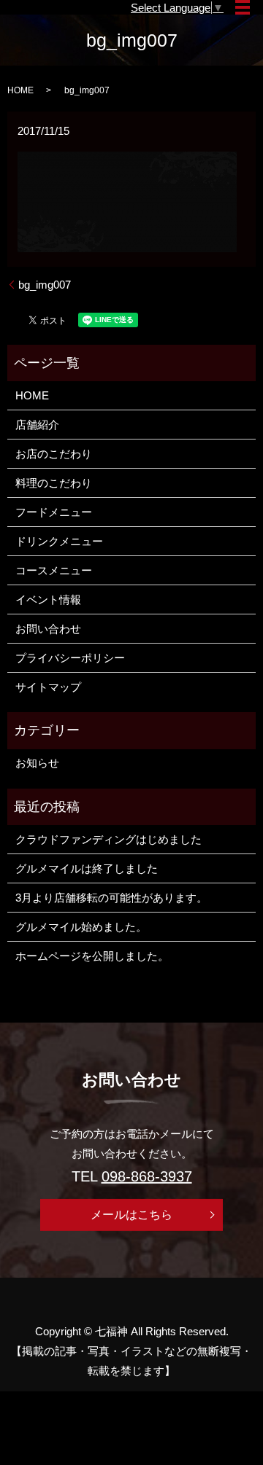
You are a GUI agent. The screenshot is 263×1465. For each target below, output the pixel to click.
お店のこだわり (53, 454)
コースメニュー (53, 570)
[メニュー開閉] (242, 7)
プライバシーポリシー (70, 658)
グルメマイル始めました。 (81, 927)
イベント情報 (48, 599)
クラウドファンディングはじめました (108, 839)
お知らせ (37, 763)
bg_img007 (44, 284)
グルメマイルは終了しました (86, 868)
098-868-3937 (147, 1176)
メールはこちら (131, 1214)
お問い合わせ (48, 628)
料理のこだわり (53, 483)
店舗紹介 (37, 424)
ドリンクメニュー (59, 541)
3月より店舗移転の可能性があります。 (111, 897)
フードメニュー (53, 512)
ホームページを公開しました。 (92, 956)
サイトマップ (48, 687)
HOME (20, 90)
